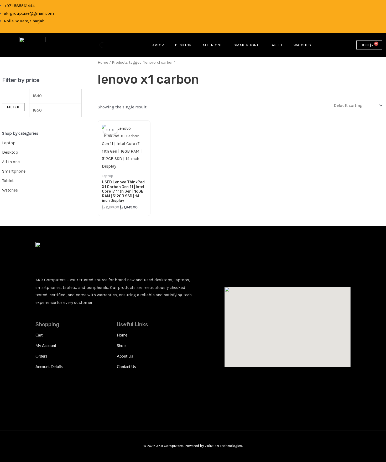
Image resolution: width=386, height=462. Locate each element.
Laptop (157, 45)
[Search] (97, 45)
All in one (212, 45)
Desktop (183, 45)
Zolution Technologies (223, 446)
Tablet (276, 45)
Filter (13, 107)
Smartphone (246, 45)
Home (103, 62)
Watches (302, 45)
